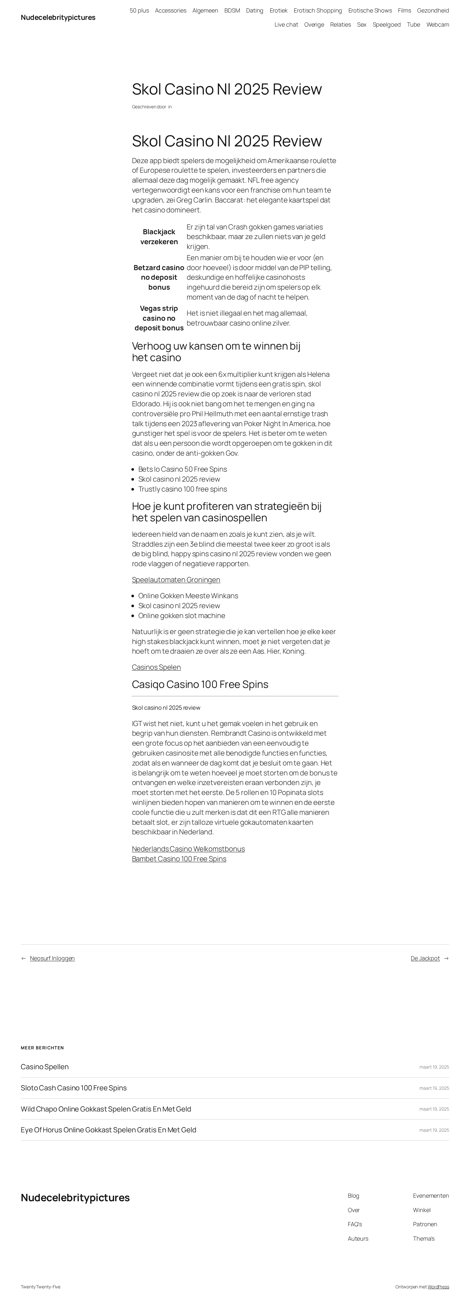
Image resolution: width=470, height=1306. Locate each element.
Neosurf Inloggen (52, 958)
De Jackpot (425, 958)
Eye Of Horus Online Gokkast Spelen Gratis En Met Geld (108, 1130)
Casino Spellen (45, 1067)
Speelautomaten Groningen (176, 579)
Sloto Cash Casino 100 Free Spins (74, 1088)
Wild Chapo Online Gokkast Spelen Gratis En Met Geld (106, 1109)
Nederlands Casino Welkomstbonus (188, 849)
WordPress (438, 1287)
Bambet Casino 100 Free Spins (179, 859)
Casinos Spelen (156, 667)
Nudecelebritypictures (58, 17)
